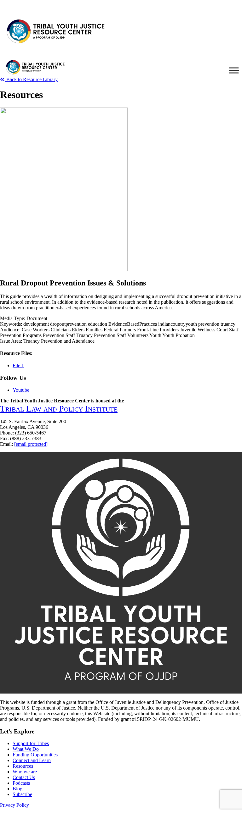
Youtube (21, 390)
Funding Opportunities (35, 754)
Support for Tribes (31, 743)
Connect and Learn (32, 760)
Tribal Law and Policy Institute (59, 408)
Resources (23, 766)
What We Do (26, 749)
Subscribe (22, 794)
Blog (17, 788)
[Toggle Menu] (234, 70)
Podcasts (21, 783)
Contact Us (24, 777)
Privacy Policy (14, 805)
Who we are (25, 771)
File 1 (18, 365)
